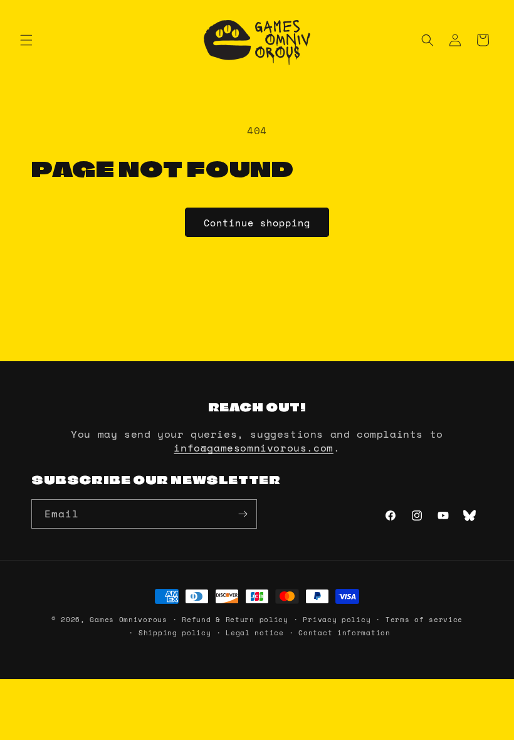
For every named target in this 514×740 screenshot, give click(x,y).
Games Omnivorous (128, 620)
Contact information (344, 633)
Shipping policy (175, 633)
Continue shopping (257, 223)
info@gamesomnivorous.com (253, 447)
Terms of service (424, 620)
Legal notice (254, 633)
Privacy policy (336, 620)
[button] (26, 40)
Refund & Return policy (235, 620)
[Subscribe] (242, 514)
